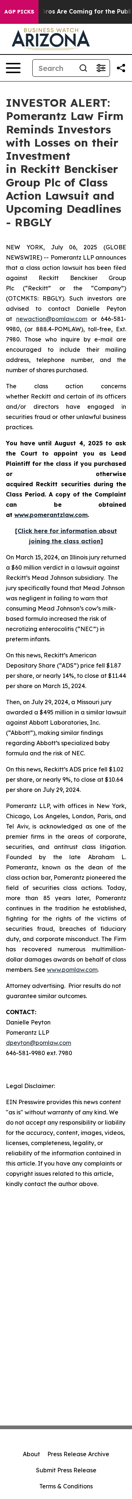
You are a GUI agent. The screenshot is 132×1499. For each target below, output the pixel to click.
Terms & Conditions (66, 1486)
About (31, 1454)
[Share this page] (121, 68)
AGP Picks (19, 11)
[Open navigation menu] (13, 68)
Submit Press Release (66, 1470)
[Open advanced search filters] (101, 68)
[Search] (83, 68)
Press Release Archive (78, 1454)
